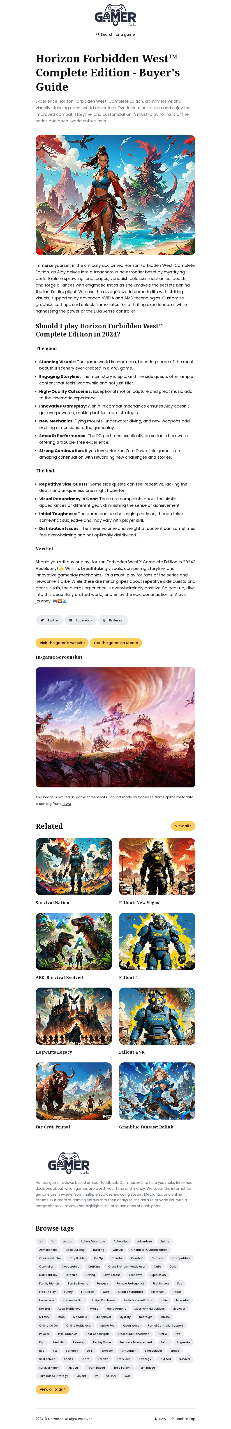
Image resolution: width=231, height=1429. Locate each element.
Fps (179, 1283)
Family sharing (78, 1283)
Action (67, 1241)
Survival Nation (52, 902)
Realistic (59, 1342)
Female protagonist (130, 1283)
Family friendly (49, 1283)
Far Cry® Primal (53, 1127)
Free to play (47, 1292)
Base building (75, 1250)
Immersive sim (73, 1300)
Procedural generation (133, 1334)
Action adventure (93, 1241)
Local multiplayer (69, 1309)
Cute (157, 1266)
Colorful (116, 1258)
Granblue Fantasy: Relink (146, 1127)
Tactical (73, 1368)
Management (116, 1309)
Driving (90, 1275)
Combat (137, 1258)
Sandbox (72, 1351)
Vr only (111, 1376)
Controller (46, 1266)
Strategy (145, 1359)
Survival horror (49, 1368)
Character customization (149, 1250)
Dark (173, 1266)
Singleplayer (153, 1351)
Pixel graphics (67, 1334)
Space (175, 1351)
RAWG (66, 803)
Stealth (103, 1359)
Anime (164, 1241)
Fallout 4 (128, 977)
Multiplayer (103, 1317)
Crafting (94, 1266)
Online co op (48, 1325)
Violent (81, 1376)
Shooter (107, 1351)
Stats (85, 1359)
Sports (68, 1359)
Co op (98, 1258)
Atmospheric (48, 1250)
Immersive (46, 1300)
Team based (96, 1368)
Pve (178, 1334)
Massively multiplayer (149, 1309)
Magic (94, 1309)
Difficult (71, 1275)
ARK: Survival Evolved (59, 977)
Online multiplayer (78, 1325)
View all (182, 826)
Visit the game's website (62, 642)
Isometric (182, 1300)
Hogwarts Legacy (54, 1052)
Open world (131, 1325)
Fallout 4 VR (131, 1052)
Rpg (41, 1351)
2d (41, 1241)
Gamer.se (55, 1419)
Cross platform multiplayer (126, 1266)
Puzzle (162, 1334)
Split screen (47, 1359)
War (127, 1376)
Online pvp (107, 1325)
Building (98, 1250)
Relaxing (79, 1342)
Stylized (165, 1359)
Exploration (158, 1275)
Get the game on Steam (116, 642)
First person (161, 1283)
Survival (184, 1359)
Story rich (123, 1359)
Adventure (144, 1241)
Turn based (147, 1368)
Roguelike (183, 1342)
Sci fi (90, 1351)
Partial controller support (165, 1325)
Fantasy (102, 1283)
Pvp (41, 1342)
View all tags (51, 1389)
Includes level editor (138, 1300)
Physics (44, 1334)
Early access (112, 1275)
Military (44, 1317)
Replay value (102, 1342)
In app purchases (104, 1300)
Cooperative (70, 1266)
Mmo (61, 1317)
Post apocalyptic (97, 1334)
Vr (96, 1376)
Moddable (80, 1317)
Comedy (158, 1258)
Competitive (181, 1258)
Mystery (125, 1317)
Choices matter (50, 1258)
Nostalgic (145, 1317)
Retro (164, 1342)
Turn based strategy (53, 1376)
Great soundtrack (130, 1292)
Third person (122, 1368)
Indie (164, 1300)
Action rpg (121, 1241)
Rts (55, 1351)
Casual (118, 1250)
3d (53, 1241)
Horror (177, 1292)
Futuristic (87, 1292)
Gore (106, 1292)
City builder (77, 1258)
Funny (68, 1292)
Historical (157, 1292)
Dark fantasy (48, 1275)
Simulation (128, 1351)
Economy (135, 1275)
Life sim (44, 1309)
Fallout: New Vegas (139, 902)
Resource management (136, 1342)
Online (165, 1317)
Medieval (179, 1309)
